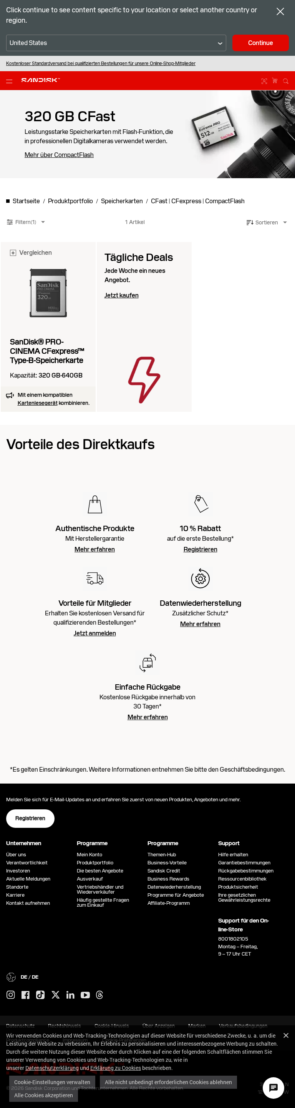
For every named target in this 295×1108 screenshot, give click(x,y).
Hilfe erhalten (233, 854)
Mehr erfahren (95, 549)
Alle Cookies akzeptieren (43, 1095)
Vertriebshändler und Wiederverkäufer (100, 889)
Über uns (16, 854)
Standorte (17, 887)
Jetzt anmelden (95, 633)
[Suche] (286, 80)
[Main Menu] (11, 80)
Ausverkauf (90, 879)
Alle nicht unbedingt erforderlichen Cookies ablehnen (168, 1082)
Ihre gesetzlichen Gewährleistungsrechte (245, 897)
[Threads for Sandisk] (99, 995)
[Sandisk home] (41, 80)
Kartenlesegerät (38, 402)
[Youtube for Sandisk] (85, 995)
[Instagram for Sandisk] (10, 995)
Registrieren (200, 549)
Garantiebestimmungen (244, 862)
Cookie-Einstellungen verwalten (52, 1082)
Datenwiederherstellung (174, 887)
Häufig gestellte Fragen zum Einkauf (103, 902)
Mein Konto (89, 854)
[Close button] (280, 12)
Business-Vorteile (167, 862)
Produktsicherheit (238, 887)
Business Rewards (168, 879)
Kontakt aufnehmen (28, 903)
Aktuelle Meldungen (28, 879)
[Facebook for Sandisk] (26, 995)
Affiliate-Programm (169, 903)
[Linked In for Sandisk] (70, 995)
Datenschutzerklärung (52, 1067)
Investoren (18, 870)
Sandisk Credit (164, 870)
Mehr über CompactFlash (59, 155)
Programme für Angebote (176, 895)
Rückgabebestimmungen (245, 870)
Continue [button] (260, 43)
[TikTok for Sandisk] (40, 995)
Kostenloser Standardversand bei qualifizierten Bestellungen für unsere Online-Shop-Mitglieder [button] (101, 63)
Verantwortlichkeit (27, 862)
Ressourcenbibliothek (242, 879)
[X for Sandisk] (55, 995)
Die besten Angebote (100, 870)
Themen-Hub (162, 854)
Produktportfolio (95, 862)
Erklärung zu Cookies (115, 1067)
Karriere (15, 895)
